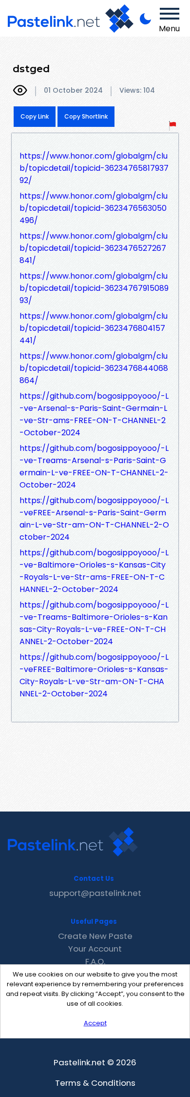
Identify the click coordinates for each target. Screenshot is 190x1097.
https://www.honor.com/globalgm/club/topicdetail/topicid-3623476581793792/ (94, 168)
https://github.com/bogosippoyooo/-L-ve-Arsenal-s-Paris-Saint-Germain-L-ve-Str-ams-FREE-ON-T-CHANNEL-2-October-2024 (94, 414)
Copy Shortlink (86, 116)
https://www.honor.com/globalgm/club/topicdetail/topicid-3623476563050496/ (93, 208)
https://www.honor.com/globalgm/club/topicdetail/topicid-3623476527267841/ (93, 248)
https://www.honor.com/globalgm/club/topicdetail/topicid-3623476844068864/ (93, 368)
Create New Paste (95, 936)
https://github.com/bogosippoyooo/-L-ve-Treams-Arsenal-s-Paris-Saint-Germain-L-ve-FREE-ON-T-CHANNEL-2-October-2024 (94, 466)
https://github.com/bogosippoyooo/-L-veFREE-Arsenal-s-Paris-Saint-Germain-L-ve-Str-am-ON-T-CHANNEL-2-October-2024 (94, 519)
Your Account (95, 949)
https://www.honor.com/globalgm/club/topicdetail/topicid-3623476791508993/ (94, 288)
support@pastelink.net (95, 893)
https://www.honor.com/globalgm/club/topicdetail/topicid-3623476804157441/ (93, 328)
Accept (95, 1023)
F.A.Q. (95, 961)
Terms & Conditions (95, 1083)
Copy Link (34, 116)
